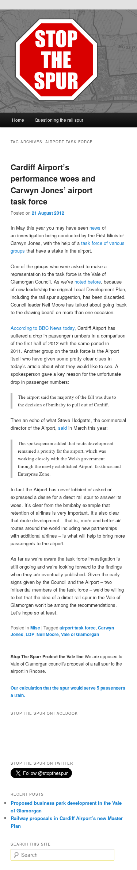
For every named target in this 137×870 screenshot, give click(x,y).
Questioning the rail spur (59, 120)
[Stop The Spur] (69, 59)
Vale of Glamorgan (80, 634)
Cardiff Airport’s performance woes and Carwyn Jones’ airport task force (53, 184)
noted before (88, 281)
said (62, 427)
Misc (35, 627)
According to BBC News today (43, 327)
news (95, 227)
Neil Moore (48, 634)
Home (18, 120)
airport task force (78, 627)
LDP (30, 634)
